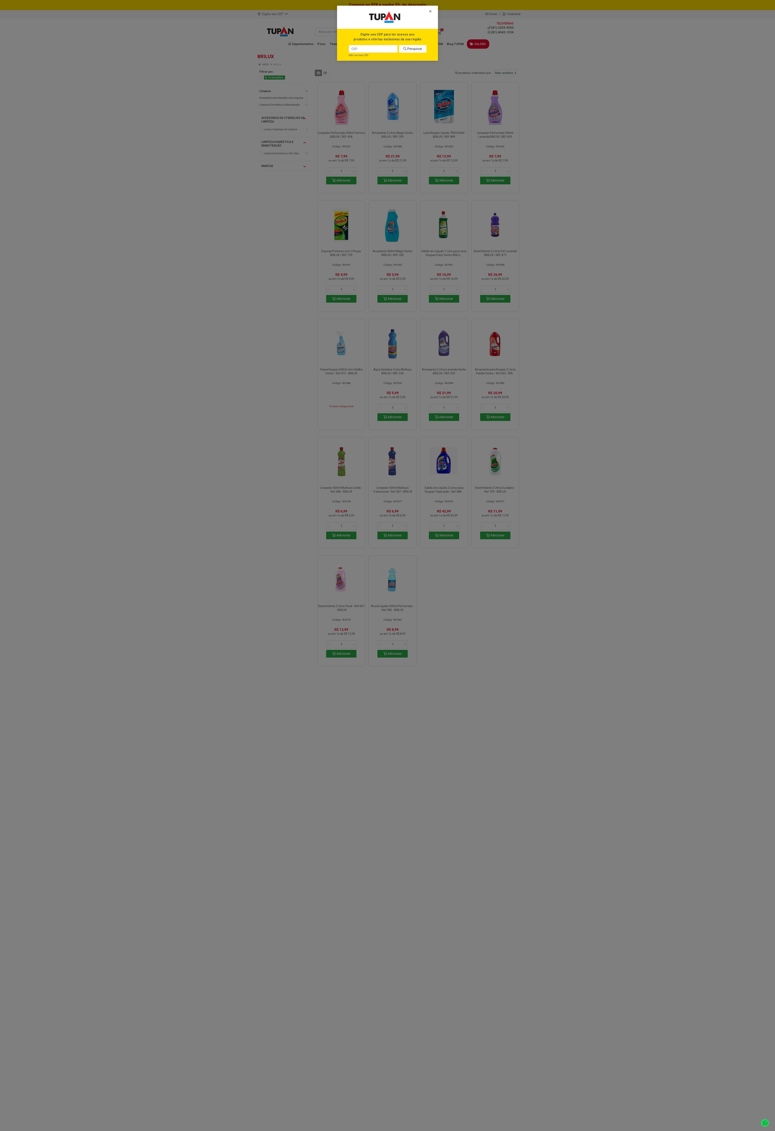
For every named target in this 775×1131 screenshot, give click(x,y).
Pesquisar (414, 49)
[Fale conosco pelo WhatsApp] (765, 1123)
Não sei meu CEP (358, 55)
